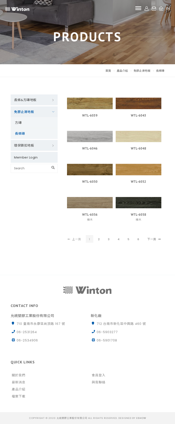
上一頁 (76, 239)
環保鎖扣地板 (24, 145)
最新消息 (18, 382)
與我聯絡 (98, 382)
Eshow (141, 418)
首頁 (108, 71)
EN (168, 8)
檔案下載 (18, 396)
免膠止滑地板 (142, 71)
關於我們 (18, 375)
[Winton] (17, 8)
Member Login (26, 157)
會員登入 (98, 375)
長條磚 (160, 71)
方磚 (18, 122)
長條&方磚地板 (25, 100)
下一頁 (152, 239)
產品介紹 (122, 71)
